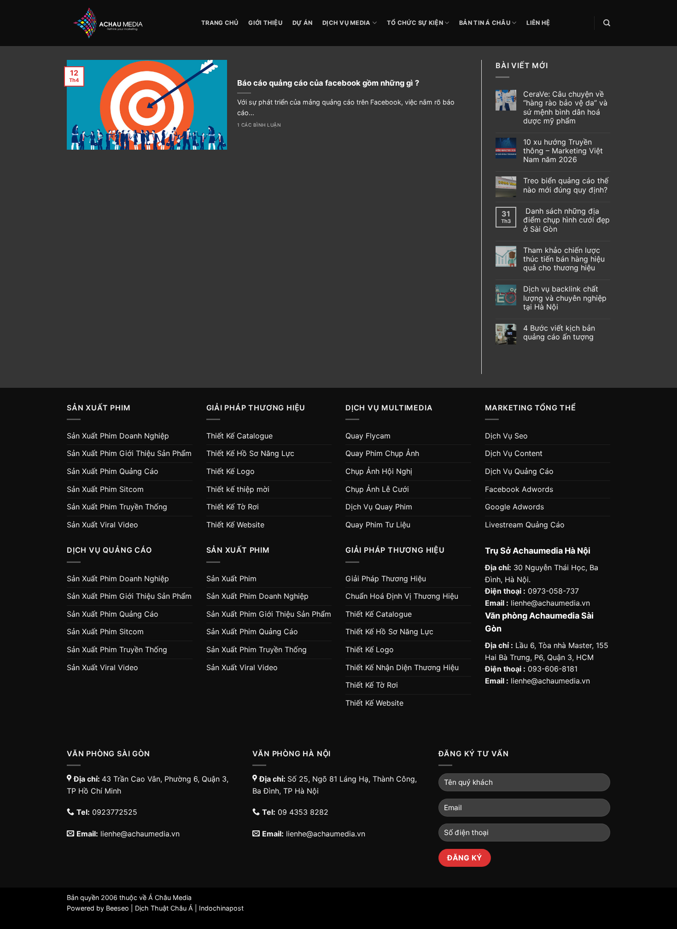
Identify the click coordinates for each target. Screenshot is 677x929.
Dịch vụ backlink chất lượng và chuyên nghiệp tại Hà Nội (565, 298)
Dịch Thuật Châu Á (164, 908)
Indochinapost (221, 908)
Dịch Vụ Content (514, 453)
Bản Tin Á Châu (484, 22)
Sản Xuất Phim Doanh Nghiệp (118, 435)
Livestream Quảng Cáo (525, 524)
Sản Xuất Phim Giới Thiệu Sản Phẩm (129, 453)
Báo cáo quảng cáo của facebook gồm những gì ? (328, 83)
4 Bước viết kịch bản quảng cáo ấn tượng (559, 332)
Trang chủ (219, 22)
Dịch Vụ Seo (506, 435)
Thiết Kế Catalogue (239, 435)
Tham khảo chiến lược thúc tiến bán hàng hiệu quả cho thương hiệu (564, 259)
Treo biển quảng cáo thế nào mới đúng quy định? (565, 185)
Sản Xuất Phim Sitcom (105, 489)
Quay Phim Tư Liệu (377, 524)
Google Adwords (514, 506)
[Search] (606, 23)
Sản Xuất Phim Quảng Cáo (112, 471)
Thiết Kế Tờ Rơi (232, 506)
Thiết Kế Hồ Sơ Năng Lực (250, 453)
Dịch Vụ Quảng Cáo (519, 471)
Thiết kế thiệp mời (237, 489)
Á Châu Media (170, 897)
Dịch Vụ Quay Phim (378, 506)
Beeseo (117, 908)
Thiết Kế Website (235, 524)
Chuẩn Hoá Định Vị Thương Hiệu (401, 596)
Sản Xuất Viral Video (102, 524)
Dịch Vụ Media (346, 22)
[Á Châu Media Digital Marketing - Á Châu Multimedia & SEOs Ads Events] (127, 23)
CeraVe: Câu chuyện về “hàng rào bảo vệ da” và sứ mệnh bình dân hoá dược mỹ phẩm (565, 107)
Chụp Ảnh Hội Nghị (378, 471)
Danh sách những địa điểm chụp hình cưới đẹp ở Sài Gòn (566, 220)
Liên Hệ (538, 22)
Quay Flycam (368, 435)
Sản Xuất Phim (231, 578)
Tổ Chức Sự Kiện (415, 22)
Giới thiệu (265, 22)
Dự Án (302, 22)
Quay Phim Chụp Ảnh (382, 453)
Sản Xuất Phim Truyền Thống (117, 506)
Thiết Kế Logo (230, 471)
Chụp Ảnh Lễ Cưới (377, 489)
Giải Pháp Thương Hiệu (385, 578)
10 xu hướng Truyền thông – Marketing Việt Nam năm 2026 (563, 151)
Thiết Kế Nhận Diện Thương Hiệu (402, 667)
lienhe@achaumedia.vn (550, 603)
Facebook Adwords (519, 489)
